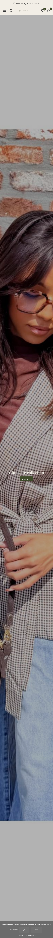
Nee (36, 930)
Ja (24, 930)
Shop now (26, 479)
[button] (4, 11)
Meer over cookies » (27, 935)
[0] (48, 10)
